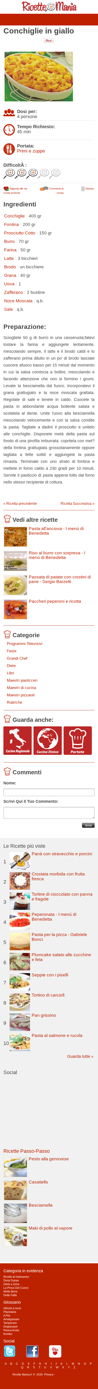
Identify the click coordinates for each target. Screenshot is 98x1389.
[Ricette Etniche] (48, 741)
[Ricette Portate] (78, 741)
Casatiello (38, 1182)
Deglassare (10, 1326)
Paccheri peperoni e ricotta (55, 601)
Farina (10, 250)
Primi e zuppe (31, 150)
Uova (9, 284)
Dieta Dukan (11, 1280)
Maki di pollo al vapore (50, 1228)
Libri (10, 673)
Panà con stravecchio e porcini (62, 853)
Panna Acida (11, 1330)
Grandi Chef (17, 658)
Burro (9, 241)
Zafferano (13, 292)
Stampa (89, 188)
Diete (11, 666)
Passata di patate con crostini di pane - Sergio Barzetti (60, 579)
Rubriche (14, 702)
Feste (11, 651)
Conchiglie (14, 216)
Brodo (10, 267)
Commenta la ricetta (56, 190)
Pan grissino (44, 1015)
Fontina (11, 224)
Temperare (10, 1323)
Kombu (7, 1334)
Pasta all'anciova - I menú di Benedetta (56, 531)
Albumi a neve (12, 1308)
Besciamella (41, 1205)
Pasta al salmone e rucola (57, 1035)
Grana (10, 275)
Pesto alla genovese (49, 1158)
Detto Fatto (10, 1295)
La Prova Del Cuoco (15, 1287)
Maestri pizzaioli (21, 695)
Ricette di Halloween (16, 1276)
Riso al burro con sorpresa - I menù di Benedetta (57, 555)
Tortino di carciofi (48, 995)
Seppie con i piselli (50, 974)
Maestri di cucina (21, 688)
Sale (8, 309)
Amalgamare (11, 1319)
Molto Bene (10, 1291)
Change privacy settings (70, 1374)
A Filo (6, 1315)
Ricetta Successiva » (78, 504)
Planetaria (9, 1312)
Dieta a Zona (11, 1284)
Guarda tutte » (80, 1056)
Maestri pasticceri (22, 680)
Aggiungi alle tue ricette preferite (15, 190)
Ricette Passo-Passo (26, 1151)
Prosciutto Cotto (19, 233)
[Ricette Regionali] (17, 741)
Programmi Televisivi (24, 644)
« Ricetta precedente (20, 504)
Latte (9, 258)
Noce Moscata (18, 301)
